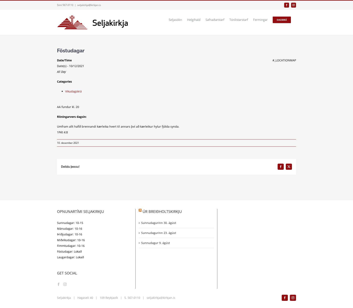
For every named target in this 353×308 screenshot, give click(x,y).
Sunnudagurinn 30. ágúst (158, 223)
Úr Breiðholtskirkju (162, 211)
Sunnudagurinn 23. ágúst (158, 233)
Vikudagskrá (73, 91)
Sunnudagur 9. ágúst (155, 243)
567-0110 (134, 298)
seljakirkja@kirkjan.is (89, 5)
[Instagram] (65, 284)
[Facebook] (58, 284)
